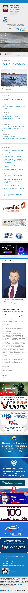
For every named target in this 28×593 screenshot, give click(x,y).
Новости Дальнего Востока (20, 55)
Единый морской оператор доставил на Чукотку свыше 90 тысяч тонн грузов (12, 98)
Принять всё (3, 592)
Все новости (23, 54)
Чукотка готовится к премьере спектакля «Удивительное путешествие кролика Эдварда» (13, 175)
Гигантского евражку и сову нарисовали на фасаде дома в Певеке (13, 107)
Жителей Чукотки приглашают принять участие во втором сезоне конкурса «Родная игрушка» (14, 181)
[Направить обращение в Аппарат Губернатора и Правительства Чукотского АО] (14, 446)
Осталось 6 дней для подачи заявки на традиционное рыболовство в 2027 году (13, 64)
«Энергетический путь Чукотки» (11, 185)
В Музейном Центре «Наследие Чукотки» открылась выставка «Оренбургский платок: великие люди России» (14, 161)
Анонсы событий (15, 54)
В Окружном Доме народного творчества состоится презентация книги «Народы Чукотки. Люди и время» (13, 194)
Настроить (10, 592)
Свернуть (4, 375)
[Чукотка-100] (14, 513)
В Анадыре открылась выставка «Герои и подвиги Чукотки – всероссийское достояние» (13, 128)
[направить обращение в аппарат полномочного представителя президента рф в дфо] (14, 468)
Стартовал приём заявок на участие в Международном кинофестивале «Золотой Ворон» (13, 138)
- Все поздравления (7, 377)
